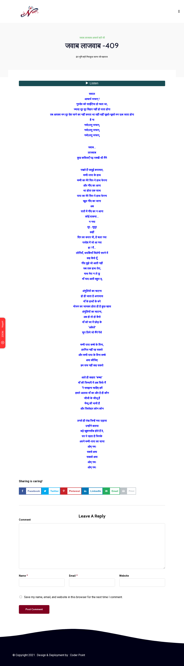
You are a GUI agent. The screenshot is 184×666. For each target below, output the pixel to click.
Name (22, 575)
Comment (25, 519)
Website (124, 575)
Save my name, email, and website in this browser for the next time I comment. (73, 597)
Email (72, 575)
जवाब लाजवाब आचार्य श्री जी (92, 37)
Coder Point (77, 655)
